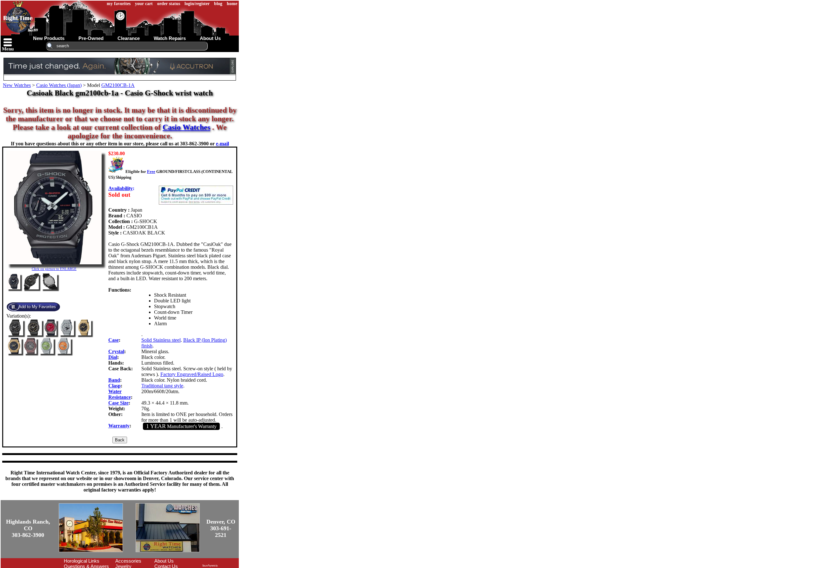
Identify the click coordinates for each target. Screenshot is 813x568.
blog (218, 3)
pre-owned (91, 38)
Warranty (119, 425)
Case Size (118, 403)
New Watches (17, 85)
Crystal (116, 351)
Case (113, 340)
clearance (129, 38)
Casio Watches (186, 127)
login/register (197, 3)
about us (210, 38)
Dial (112, 357)
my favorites (119, 3)
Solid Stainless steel (161, 340)
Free (151, 171)
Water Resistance (119, 394)
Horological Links (81, 561)
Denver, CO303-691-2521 (220, 528)
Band (114, 380)
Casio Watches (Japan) (59, 85)
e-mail (222, 143)
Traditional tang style (162, 385)
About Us (164, 561)
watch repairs (170, 38)
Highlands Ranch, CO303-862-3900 (28, 528)
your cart (144, 3)
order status (168, 3)
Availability (120, 188)
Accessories (128, 561)
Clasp (114, 385)
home (232, 3)
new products (48, 38)
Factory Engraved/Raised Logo (191, 374)
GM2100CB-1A (118, 85)
